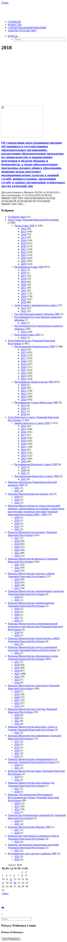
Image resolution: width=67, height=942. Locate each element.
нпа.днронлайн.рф (49, 899)
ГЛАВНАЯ (14, 21)
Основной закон (17, 216)
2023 (23, 255)
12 (11, 879)
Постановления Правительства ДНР (34, 346)
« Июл (4, 893)
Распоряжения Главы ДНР (29, 266)
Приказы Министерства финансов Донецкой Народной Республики (33, 560)
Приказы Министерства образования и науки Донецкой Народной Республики (33, 657)
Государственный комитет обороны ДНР (37, 314)
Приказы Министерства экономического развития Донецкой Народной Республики (36, 592)
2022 (23, 252)
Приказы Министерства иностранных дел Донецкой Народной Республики (31, 784)
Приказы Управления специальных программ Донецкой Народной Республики (33, 846)
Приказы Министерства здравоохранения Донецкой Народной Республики (31, 604)
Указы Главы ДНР (24, 225)
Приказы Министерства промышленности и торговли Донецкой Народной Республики (32, 760)
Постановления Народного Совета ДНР (36, 476)
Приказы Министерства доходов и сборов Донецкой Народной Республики (31, 575)
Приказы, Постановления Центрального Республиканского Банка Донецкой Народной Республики (33, 797)
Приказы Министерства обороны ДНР (29, 827)
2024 (23, 258)
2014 (23, 228)
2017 (23, 237)
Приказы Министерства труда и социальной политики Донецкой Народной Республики (32, 648)
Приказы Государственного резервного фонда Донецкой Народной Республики (33, 837)
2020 (23, 246)
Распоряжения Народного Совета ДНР (35, 464)
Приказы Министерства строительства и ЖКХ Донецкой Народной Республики (34, 640)
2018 (23, 240)
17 (3, 882)
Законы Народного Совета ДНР (32, 423)
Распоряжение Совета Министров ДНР (36, 402)
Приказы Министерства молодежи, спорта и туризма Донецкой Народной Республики (32, 728)
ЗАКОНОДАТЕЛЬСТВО (22, 30)
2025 (23, 261)
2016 (23, 234)
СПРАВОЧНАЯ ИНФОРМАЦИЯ (27, 27)
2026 (23, 264)
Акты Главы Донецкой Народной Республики (33, 219)
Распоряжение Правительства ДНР (33, 381)
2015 (23, 231)
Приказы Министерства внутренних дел (30, 493)
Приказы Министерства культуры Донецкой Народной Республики (32, 710)
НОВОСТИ (14, 24)
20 (15, 882)
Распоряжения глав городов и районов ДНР (32, 853)
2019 (23, 243)
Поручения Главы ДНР (27, 334)
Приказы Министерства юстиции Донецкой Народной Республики (32, 534)
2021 (23, 249)
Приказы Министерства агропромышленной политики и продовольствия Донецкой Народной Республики (35, 626)
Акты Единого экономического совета (35, 305)
